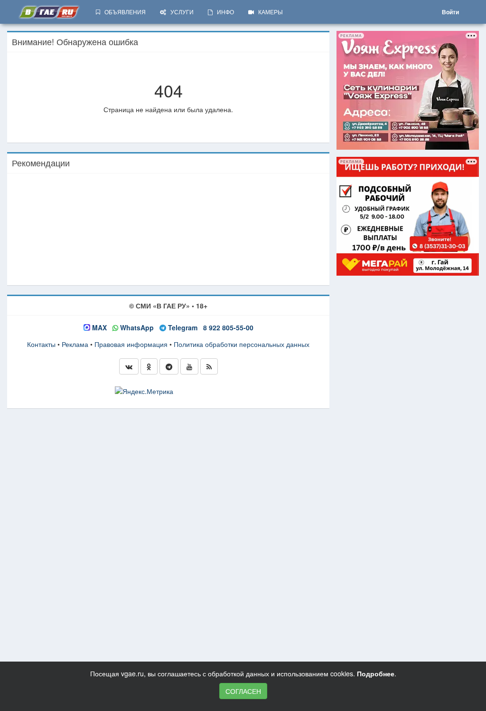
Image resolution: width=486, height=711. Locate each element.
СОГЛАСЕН (243, 691)
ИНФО (223, 12)
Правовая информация (131, 344)
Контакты (41, 344)
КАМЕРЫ (268, 12)
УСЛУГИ (180, 12)
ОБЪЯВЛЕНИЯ (123, 12)
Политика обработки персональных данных (241, 344)
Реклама (75, 344)
